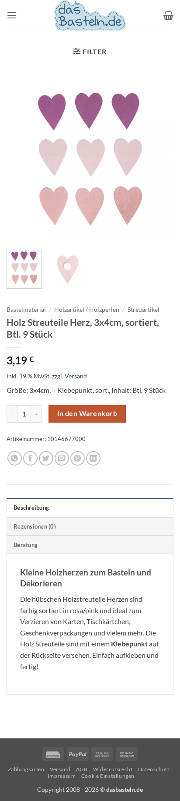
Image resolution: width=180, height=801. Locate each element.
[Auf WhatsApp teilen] (14, 458)
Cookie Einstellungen (108, 776)
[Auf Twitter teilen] (46, 458)
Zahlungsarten (26, 769)
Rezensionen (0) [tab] (35, 526)
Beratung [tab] (26, 544)
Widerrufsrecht (113, 769)
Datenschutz (154, 769)
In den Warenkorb (87, 413)
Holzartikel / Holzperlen (86, 309)
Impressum (62, 776)
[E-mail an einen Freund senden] (62, 458)
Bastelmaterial (26, 309)
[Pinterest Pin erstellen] (77, 458)
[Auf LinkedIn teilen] (93, 458)
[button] (12, 15)
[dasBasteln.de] (90, 15)
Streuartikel (143, 309)
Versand (76, 376)
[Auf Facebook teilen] (30, 458)
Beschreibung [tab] (31, 507)
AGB (82, 769)
